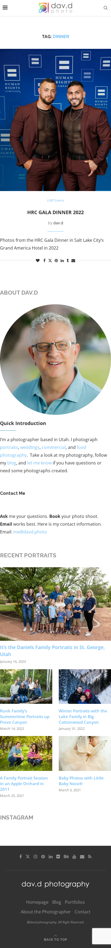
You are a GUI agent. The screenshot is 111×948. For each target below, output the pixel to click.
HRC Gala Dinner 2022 (55, 212)
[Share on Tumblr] (68, 260)
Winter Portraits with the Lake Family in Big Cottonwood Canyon (83, 716)
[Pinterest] (43, 856)
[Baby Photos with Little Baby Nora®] (85, 753)
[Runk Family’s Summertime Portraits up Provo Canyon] (26, 686)
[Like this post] (38, 260)
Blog (56, 902)
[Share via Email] (73, 260)
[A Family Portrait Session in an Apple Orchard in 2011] (26, 753)
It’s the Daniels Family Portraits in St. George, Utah (52, 650)
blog (11, 463)
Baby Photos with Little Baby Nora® (81, 780)
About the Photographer (46, 912)
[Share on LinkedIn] (62, 260)
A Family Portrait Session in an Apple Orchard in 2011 (24, 783)
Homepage (37, 902)
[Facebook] (20, 856)
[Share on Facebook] (44, 260)
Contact (83, 912)
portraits (9, 447)
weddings (30, 447)
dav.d (58, 222)
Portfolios (75, 902)
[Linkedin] (51, 856)
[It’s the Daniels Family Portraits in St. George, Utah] (55, 604)
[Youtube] (74, 856)
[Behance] (66, 856)
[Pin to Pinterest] (56, 260)
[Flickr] (58, 856)
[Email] (82, 856)
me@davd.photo (30, 532)
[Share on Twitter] (50, 260)
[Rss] (90, 856)
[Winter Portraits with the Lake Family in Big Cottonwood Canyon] (85, 686)
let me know (39, 463)
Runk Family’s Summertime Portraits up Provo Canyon (24, 716)
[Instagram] (35, 856)
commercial (54, 447)
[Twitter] (28, 856)
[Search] (105, 8)
